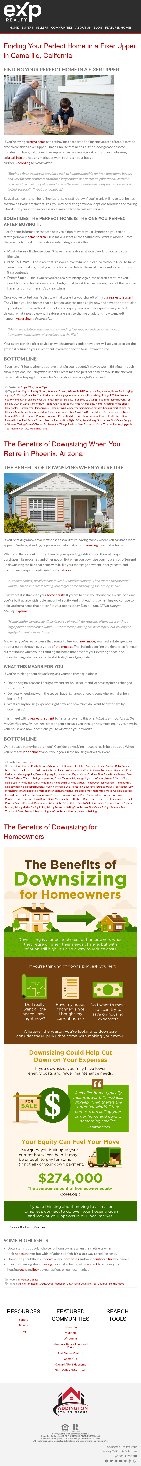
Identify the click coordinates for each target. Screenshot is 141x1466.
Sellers (42, 27)
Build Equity (84, 391)
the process (63, 646)
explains (21, 611)
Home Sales (12, 407)
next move (87, 641)
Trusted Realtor (112, 424)
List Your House (118, 786)
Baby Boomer (122, 765)
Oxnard (30, 415)
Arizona (71, 391)
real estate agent (121, 297)
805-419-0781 (128, 1456)
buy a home (37, 142)
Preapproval (42, 794)
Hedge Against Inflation (58, 403)
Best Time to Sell (15, 770)
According (22, 163)
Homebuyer (26, 407)
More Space (48, 411)
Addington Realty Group (32, 391)
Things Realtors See (71, 424)
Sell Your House (114, 803)
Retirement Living (44, 803)
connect (91, 1264)
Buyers (27, 27)
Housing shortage (54, 786)
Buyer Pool (117, 391)
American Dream (56, 391)
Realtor (49, 420)
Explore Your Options (40, 399)
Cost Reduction (46, 395)
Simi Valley (117, 420)
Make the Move (115, 1283)
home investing (105, 403)
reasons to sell (123, 798)
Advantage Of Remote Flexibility (65, 765)
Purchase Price (13, 798)
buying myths (72, 770)
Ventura (23, 428)
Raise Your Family (58, 798)
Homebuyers (41, 407)
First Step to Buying (85, 399)
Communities (61, 27)
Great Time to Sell (65, 778)
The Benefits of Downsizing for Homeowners (50, 831)
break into (14, 157)
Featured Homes (118, 27)
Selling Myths (22, 807)
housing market (112, 407)
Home (14, 27)
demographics (26, 774)
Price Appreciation (87, 415)
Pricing (103, 415)
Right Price (75, 420)
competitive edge (115, 770)
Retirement (26, 803)
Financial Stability (63, 399)
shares (66, 570)
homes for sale (93, 407)
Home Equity (12, 782)
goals (23, 1269)
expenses (72, 1259)
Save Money (89, 420)
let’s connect (32, 752)
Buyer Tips (27, 387)
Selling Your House (77, 807)
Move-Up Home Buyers (108, 411)
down (49, 1259)
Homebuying (57, 407)
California (18, 395)
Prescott (52, 415)
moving (46, 1264)
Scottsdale (103, 420)
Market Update (29, 1279)
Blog (98, 27)
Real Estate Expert (33, 420)
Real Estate (114, 415)
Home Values (76, 782)
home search (37, 237)
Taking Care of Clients (30, 424)
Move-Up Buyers (84, 411)
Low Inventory (32, 411)
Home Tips (41, 387)
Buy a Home (103, 391)
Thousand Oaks (93, 424)
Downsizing (93, 395)
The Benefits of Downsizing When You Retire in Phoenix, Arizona (62, 448)
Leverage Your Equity (96, 786)
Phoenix (41, 415)
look (36, 1269)
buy (94, 391)
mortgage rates (65, 411)
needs (19, 1254)
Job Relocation (74, 786)
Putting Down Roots (35, 798)
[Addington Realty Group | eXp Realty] (22, 11)
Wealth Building (38, 428)
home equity (56, 595)
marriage (66, 790)
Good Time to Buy (33, 403)
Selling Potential (55, 807)
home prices (122, 403)
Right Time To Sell (79, 803)
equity (97, 1259)
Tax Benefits (51, 424)
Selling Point (38, 807)
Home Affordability (84, 403)
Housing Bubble (34, 786)
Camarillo (30, 395)
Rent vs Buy (61, 420)
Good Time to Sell (26, 778)
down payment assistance (71, 395)
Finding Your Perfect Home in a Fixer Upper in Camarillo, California (70, 50)
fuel (111, 1259)
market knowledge (49, 790)
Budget (30, 770)
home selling (61, 782)
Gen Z (11, 778)
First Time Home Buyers (111, 399)
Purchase (117, 794)
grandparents (45, 778)
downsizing (90, 545)
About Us (83, 27)
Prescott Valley (66, 415)
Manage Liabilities (27, 790)
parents (19, 794)
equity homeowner (16, 399)
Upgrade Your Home (55, 811)
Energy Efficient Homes (115, 395)
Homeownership (74, 407)
